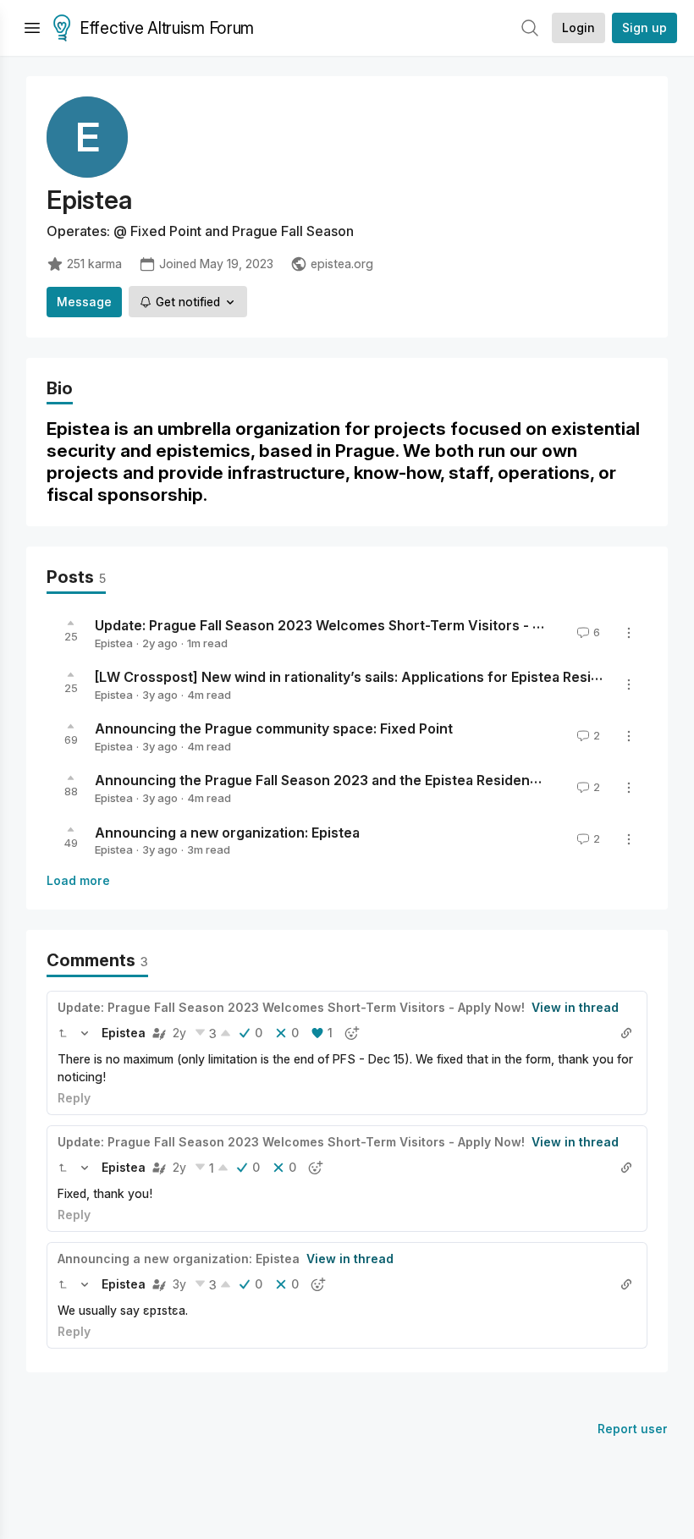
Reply (74, 1098)
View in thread (575, 1007)
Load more (78, 880)
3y (179, 1284)
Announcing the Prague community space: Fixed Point (274, 728)
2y (179, 1032)
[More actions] (628, 632)
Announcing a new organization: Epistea (227, 831)
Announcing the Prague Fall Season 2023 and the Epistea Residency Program (350, 780)
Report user (633, 1428)
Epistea (114, 643)
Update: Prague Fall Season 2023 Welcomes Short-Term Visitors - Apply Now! (351, 625)
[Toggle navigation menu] (32, 28)
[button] (63, 1033)
